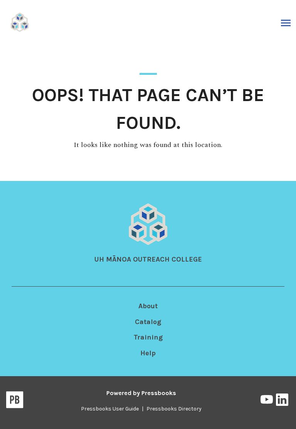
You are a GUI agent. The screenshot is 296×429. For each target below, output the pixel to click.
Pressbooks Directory (174, 408)
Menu (285, 23)
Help (148, 353)
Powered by (141, 393)
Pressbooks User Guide (110, 408)
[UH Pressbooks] (20, 21)
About (148, 306)
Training (148, 337)
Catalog (148, 322)
